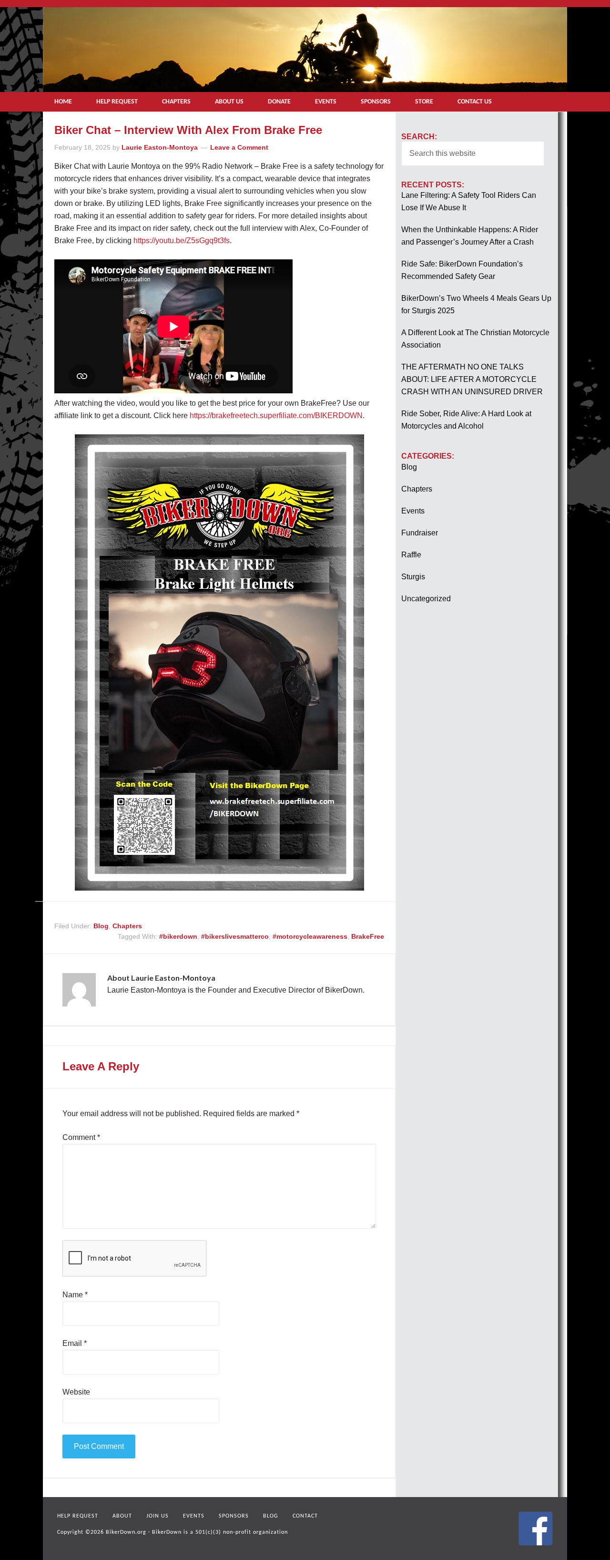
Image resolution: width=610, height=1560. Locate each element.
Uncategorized (426, 599)
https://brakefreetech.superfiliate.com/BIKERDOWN (276, 415)
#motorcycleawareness (310, 936)
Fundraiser (419, 533)
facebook (535, 1528)
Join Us (157, 1516)
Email (74, 1343)
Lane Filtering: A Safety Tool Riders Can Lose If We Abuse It (468, 201)
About (122, 1516)
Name (75, 1295)
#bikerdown (178, 936)
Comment (81, 1137)
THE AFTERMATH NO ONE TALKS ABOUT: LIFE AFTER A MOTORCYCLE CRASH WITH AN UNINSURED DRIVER (472, 379)
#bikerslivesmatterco (235, 936)
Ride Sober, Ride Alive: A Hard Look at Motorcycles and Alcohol (466, 420)
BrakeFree (367, 936)
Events (413, 511)
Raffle (411, 555)
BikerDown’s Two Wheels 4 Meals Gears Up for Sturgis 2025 (476, 304)
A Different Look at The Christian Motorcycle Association (475, 338)
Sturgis (413, 577)
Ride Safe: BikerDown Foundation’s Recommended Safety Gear (462, 270)
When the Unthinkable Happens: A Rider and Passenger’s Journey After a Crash (469, 236)
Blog (101, 926)
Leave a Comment (239, 147)
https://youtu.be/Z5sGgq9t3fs (181, 240)
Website (76, 1392)
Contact (305, 1516)
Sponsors (234, 1516)
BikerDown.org (126, 1532)
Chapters (127, 926)
